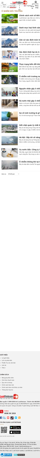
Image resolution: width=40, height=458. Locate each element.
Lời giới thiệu (5, 358)
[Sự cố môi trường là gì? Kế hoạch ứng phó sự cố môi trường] (9, 116)
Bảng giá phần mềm (8, 377)
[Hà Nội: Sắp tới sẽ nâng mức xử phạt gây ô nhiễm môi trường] (9, 140)
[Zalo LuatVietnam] (5, 418)
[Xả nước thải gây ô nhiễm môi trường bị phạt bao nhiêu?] (9, 104)
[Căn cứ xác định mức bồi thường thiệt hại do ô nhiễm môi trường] (9, 43)
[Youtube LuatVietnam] (8, 418)
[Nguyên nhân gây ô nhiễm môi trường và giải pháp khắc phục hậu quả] (9, 91)
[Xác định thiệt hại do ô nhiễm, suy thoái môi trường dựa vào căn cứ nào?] (9, 55)
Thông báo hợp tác (7, 390)
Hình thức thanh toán (8, 380)
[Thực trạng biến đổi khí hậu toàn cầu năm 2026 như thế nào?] (9, 67)
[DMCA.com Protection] (19, 455)
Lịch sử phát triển (7, 360)
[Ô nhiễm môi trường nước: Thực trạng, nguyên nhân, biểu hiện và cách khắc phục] (9, 79)
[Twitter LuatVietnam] (16, 418)
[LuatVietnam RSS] (19, 418)
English (28, 5)
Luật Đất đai (28, 450)
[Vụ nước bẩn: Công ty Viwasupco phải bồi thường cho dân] (9, 152)
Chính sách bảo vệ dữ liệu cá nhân (12, 387)
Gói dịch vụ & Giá (19, 5)
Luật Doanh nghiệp (18, 450)
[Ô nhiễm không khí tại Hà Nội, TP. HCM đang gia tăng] (9, 165)
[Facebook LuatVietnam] (1, 418)
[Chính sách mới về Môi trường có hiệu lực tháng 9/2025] (9, 18)
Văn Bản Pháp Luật (5, 450)
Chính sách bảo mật (8, 385)
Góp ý (3, 367)
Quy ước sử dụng (7, 382)
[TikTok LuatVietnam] (12, 418)
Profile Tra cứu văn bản (9, 363)
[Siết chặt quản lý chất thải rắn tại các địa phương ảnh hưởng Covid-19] (9, 128)
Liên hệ (4, 365)
